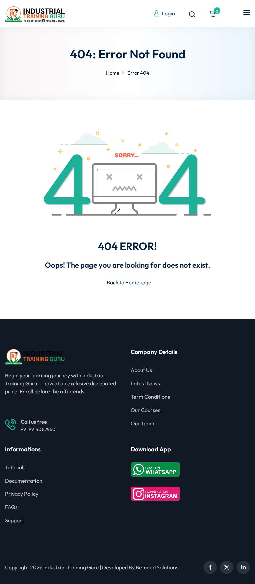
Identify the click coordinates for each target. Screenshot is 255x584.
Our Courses (145, 410)
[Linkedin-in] (243, 567)
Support (14, 520)
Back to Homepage (129, 282)
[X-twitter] (226, 567)
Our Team (142, 423)
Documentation (23, 480)
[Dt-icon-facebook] (210, 567)
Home (112, 73)
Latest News (145, 383)
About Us (141, 370)
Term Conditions (150, 396)
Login (168, 13)
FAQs (11, 507)
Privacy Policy (21, 493)
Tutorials (15, 467)
